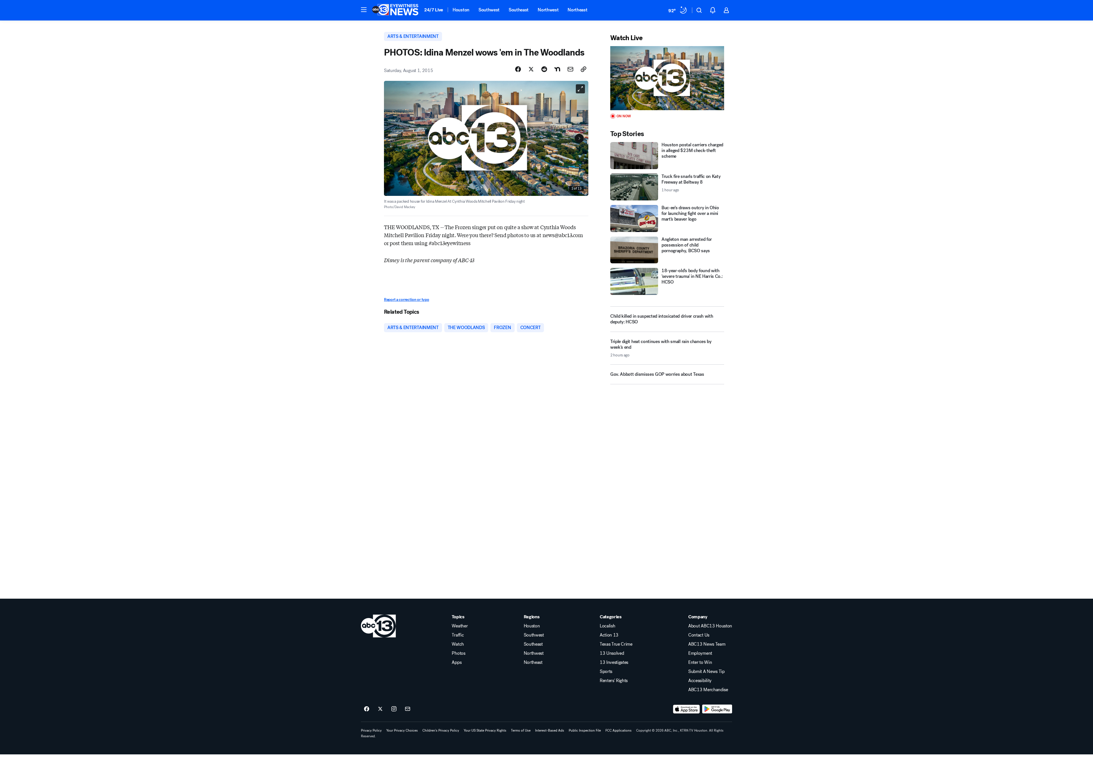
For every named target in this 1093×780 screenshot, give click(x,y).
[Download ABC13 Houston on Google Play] (717, 709)
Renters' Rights (614, 680)
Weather (460, 626)
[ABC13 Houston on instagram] (394, 709)
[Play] (667, 78)
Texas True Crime (616, 644)
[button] (364, 9)
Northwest (548, 10)
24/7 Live (433, 10)
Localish (607, 626)
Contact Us (698, 635)
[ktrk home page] (378, 626)
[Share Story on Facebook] (518, 69)
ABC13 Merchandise (708, 689)
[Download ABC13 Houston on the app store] (686, 709)
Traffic (458, 635)
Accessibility (700, 680)
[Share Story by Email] (570, 69)
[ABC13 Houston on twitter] (380, 709)
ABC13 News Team (706, 644)
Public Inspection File (585, 730)
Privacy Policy (371, 730)
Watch (458, 644)
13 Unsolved (612, 653)
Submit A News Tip (706, 671)
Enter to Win (700, 662)
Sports (606, 671)
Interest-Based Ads (549, 730)
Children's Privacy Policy (440, 730)
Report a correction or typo (406, 299)
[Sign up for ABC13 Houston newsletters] (407, 709)
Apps (456, 662)
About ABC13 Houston (710, 626)
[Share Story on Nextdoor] (557, 69)
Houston (461, 10)
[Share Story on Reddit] (544, 69)
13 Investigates (614, 662)
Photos (458, 653)
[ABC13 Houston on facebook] (366, 709)
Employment (700, 653)
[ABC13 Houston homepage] (395, 10)
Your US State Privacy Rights (485, 730)
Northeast (577, 10)
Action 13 (609, 635)
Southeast (519, 10)
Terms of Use (521, 730)
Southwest (489, 10)
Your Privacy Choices (402, 730)
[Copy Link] (583, 69)
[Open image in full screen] (580, 88)
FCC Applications (618, 730)
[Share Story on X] (531, 69)
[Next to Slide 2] (579, 138)
